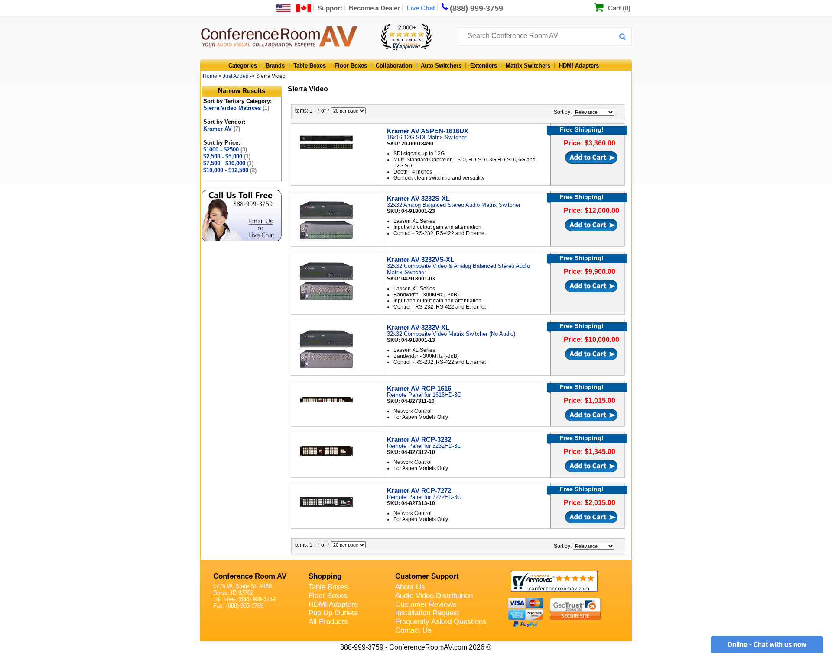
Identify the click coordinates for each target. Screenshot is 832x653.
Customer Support (427, 576)
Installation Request (427, 613)
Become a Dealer (374, 8)
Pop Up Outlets (333, 613)
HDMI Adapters (579, 65)
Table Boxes (309, 65)
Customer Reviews (426, 604)
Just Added (236, 76)
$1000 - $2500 (225, 149)
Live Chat (420, 8)
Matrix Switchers (528, 65)
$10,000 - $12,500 (230, 170)
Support (330, 8)
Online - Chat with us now (767, 644)
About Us (410, 587)
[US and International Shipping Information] (294, 8)
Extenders (483, 65)
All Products (328, 622)
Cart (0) (619, 8)
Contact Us (413, 630)
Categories (242, 65)
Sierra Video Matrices (236, 108)
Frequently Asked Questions (441, 622)
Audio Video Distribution (434, 596)
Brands (275, 65)
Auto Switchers (441, 65)
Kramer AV (221, 128)
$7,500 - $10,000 (228, 163)
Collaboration (394, 65)
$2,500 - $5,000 (226, 156)
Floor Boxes (351, 65)
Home (210, 76)
